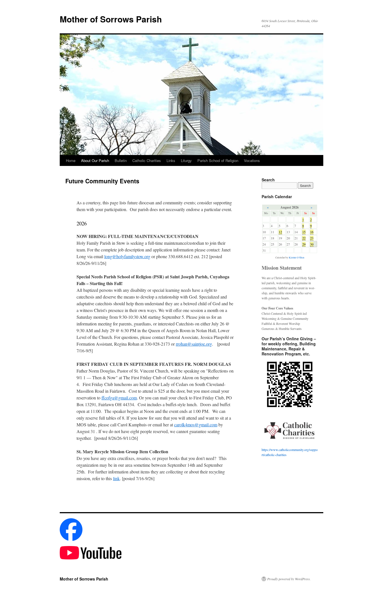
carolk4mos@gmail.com (195, 424)
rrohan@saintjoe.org (194, 344)
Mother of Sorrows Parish (111, 19)
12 (280, 232)
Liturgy (186, 160)
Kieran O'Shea (296, 257)
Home (70, 160)
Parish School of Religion (217, 160)
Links (171, 160)
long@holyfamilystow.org (127, 256)
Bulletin (121, 160)
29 (304, 244)
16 (311, 232)
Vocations (252, 160)
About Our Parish (95, 160)
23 (311, 238)
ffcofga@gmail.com (119, 398)
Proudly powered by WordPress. (289, 579)
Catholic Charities (146, 160)
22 (304, 238)
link (116, 478)
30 (311, 244)
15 (304, 232)
